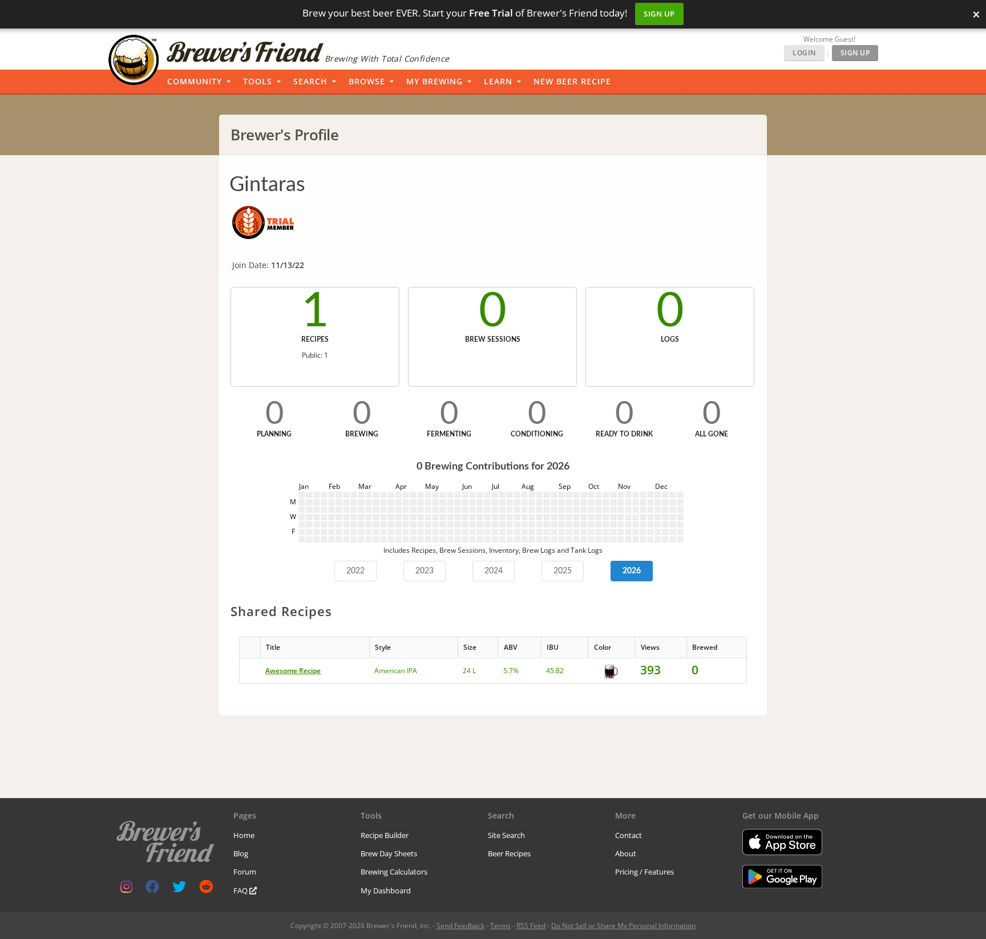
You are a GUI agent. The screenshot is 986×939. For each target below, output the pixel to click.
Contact (628, 835)
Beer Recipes (509, 853)
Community (194, 81)
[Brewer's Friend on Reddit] (206, 889)
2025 (562, 571)
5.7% (511, 670)
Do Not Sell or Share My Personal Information (623, 925)
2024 (493, 571)
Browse (367, 81)
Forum (244, 872)
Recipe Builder (385, 835)
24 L (469, 670)
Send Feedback (460, 925)
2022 (355, 571)
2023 (424, 571)
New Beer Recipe (572, 81)
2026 (632, 571)
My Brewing (434, 81)
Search (310, 81)
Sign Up (659, 14)
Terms (500, 925)
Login (804, 53)
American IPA (395, 670)
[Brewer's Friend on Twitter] (179, 889)
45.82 (555, 670)
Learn (498, 81)
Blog (240, 853)
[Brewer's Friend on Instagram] (126, 889)
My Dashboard (386, 890)
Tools (257, 81)
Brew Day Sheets (389, 853)
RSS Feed (530, 925)
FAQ (241, 890)
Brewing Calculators (394, 872)
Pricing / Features (644, 872)
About (625, 853)
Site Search (506, 835)
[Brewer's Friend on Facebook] (152, 889)
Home (243, 835)
